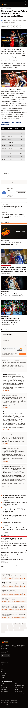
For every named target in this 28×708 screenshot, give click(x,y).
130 (13, 324)
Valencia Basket (23, 627)
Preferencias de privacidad (6, 704)
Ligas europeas (4, 691)
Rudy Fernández (5, 629)
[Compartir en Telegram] (17, 26)
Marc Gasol (21, 629)
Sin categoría (4, 687)
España (23, 623)
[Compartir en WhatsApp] (8, 26)
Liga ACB (3, 683)
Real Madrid (4, 623)
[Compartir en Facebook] (14, 26)
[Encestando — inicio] (4, 4)
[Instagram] (8, 655)
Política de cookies (4, 702)
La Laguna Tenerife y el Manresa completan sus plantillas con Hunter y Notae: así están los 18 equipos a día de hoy (14, 510)
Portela (3, 631)
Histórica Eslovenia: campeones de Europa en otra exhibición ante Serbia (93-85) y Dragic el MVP (10, 320)
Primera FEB (17, 695)
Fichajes (3, 669)
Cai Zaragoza (4, 627)
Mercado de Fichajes (19, 685)
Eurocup (3, 675)
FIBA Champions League (20, 693)
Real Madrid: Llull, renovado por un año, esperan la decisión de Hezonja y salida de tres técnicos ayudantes (13, 559)
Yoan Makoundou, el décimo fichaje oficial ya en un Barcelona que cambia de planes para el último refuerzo (14, 497)
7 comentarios (12, 22)
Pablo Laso (10, 625)
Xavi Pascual (23, 625)
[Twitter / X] (2, 655)
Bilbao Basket (4, 625)
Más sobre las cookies (14, 702)
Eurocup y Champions (19, 691)
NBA (2, 668)
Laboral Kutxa (16, 625)
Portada (2, 8)
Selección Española (6, 265)
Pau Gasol (17, 627)
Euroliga (19, 623)
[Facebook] (5, 655)
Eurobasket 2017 (9, 8)
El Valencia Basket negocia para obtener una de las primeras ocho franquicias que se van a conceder (14, 517)
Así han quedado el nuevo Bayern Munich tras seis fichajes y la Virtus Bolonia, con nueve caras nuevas (15, 529)
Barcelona (10, 623)
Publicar (22, 354)
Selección (3, 671)
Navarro (15, 629)
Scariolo (11, 629)
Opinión (2, 677)
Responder (6, 390)
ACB (2, 664)
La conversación (4, 662)
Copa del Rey (4, 673)
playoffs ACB (10, 627)
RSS (20, 702)
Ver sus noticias (21, 192)
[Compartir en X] (11, 26)
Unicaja (14, 623)
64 (13, 273)
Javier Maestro (5, 20)
